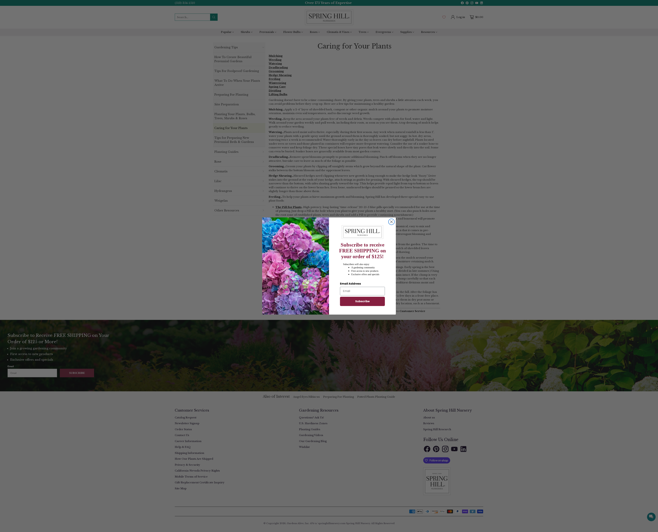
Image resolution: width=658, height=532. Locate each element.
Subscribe (362, 301)
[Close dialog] (391, 222)
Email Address (350, 284)
